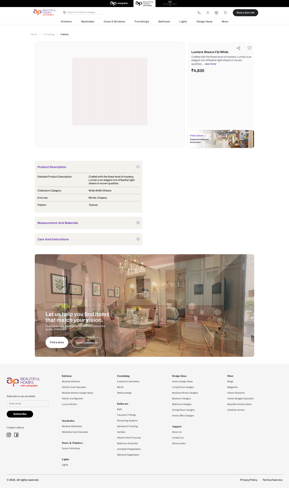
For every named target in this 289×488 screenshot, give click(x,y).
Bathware (164, 21)
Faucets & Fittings (126, 415)
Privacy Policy (248, 479)
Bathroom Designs (181, 404)
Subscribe (19, 414)
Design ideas (204, 21)
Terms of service (272, 479)
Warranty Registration (128, 455)
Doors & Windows (114, 21)
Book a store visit (245, 12)
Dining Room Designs (183, 410)
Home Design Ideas (182, 381)
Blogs (230, 381)
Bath (119, 409)
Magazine (232, 387)
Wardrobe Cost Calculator (75, 432)
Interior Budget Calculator (240, 398)
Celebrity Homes (236, 410)
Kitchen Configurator (72, 398)
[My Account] (207, 12)
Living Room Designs (183, 387)
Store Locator (179, 443)
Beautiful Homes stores (239, 404)
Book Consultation (87, 342)
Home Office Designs (183, 415)
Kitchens (66, 21)
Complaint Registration (129, 449)
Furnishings (142, 21)
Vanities (121, 432)
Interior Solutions (236, 393)
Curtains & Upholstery (128, 381)
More (225, 21)
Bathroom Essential (127, 443)
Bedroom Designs (181, 398)
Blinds (120, 387)
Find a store (196, 135)
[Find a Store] (216, 12)
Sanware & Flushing (127, 426)
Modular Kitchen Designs (185, 393)
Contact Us (178, 437)
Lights (183, 21)
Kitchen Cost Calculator (74, 387)
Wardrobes (87, 21)
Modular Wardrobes (72, 426)
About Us (177, 432)
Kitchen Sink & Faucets (129, 437)
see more (210, 63)
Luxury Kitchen (69, 404)
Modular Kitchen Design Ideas (77, 393)
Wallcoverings (124, 393)
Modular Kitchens (71, 381)
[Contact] (199, 12)
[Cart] (225, 12)
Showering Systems (127, 420)
